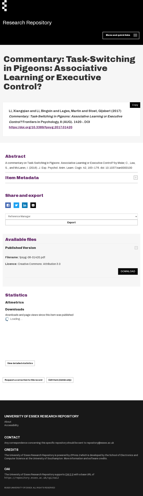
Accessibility (11, 425)
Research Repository (27, 22)
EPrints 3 (75, 455)
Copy (134, 104)
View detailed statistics (20, 363)
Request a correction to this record (23, 380)
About (7, 422)
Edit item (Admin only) (59, 380)
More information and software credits (85, 458)
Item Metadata (22, 177)
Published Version (20, 248)
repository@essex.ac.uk (100, 443)
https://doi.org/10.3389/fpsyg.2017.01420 (40, 127)
